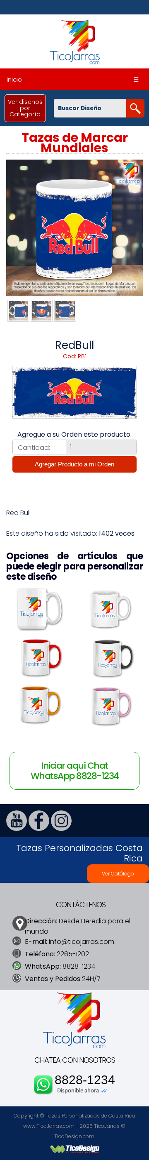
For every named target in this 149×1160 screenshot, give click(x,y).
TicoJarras (107, 1125)
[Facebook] (39, 828)
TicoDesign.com (74, 1136)
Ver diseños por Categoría (25, 108)
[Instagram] (61, 828)
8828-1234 (85, 1080)
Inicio (14, 79)
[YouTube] (16, 828)
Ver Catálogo (118, 873)
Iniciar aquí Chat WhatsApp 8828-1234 (75, 770)
